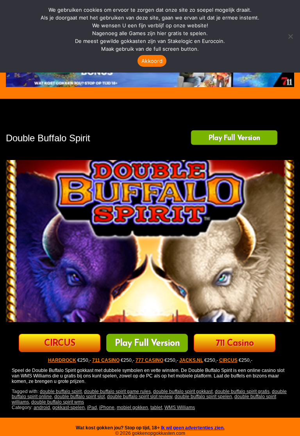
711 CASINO (106, 360)
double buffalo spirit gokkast (182, 391)
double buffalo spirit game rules (117, 391)
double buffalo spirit (61, 391)
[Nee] (290, 36)
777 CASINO (149, 360)
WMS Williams (179, 407)
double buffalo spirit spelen (203, 396)
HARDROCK (62, 360)
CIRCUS (59, 343)
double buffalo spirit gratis (242, 391)
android (42, 407)
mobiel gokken (132, 407)
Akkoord (151, 61)
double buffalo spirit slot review (139, 396)
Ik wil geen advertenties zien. (193, 428)
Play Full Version (234, 138)
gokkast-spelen (68, 407)
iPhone (106, 407)
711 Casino (235, 343)
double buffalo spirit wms (57, 402)
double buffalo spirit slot (79, 396)
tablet (156, 407)
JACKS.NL (191, 360)
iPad (92, 407)
